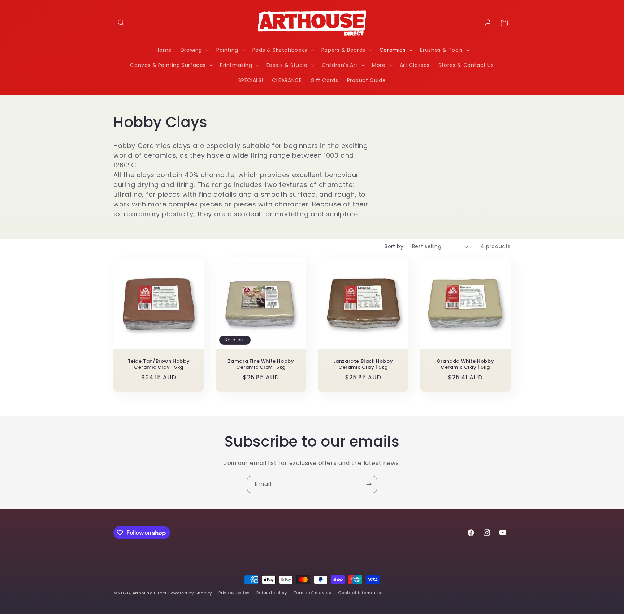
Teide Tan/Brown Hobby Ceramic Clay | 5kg (159, 364)
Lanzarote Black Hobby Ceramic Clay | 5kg (363, 364)
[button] (121, 23)
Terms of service (312, 593)
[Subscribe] (369, 484)
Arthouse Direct (150, 593)
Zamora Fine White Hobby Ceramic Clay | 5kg (261, 364)
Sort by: (394, 246)
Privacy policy (234, 593)
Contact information (361, 593)
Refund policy (271, 593)
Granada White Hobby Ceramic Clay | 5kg (465, 364)
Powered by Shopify (190, 593)
